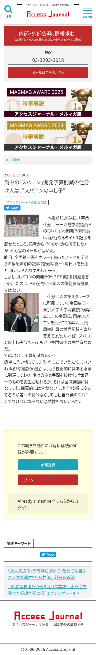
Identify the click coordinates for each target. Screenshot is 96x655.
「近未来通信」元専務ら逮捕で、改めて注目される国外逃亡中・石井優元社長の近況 (47, 574)
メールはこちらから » (48, 72)
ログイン (26, 479)
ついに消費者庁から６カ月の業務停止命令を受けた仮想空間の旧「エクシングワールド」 (47, 589)
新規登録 (48, 464)
